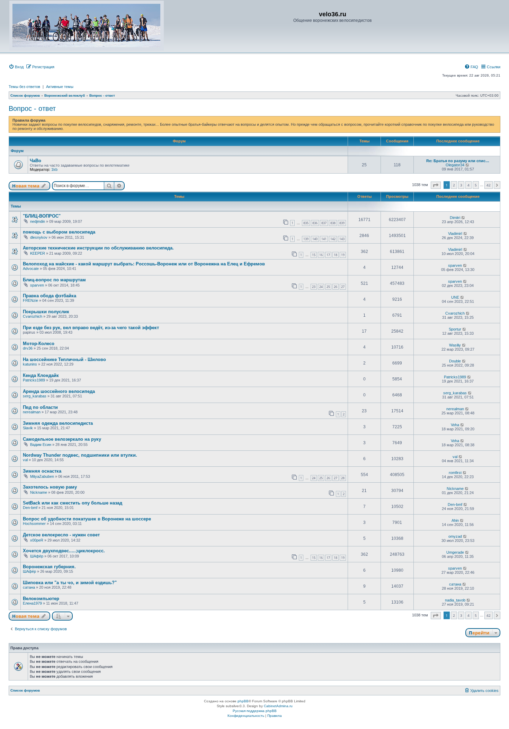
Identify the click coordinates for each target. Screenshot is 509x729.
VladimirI (455, 233)
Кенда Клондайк (41, 375)
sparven (455, 265)
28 (343, 478)
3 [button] (461, 185)
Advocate (31, 268)
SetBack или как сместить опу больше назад (72, 503)
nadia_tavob (455, 600)
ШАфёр (36, 556)
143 (342, 239)
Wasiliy (455, 345)
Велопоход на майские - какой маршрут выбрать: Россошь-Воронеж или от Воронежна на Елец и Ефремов (144, 263)
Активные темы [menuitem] (59, 87)
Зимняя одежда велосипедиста (58, 423)
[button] (436, 185)
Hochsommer (34, 523)
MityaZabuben (42, 476)
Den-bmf (30, 508)
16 (321, 255)
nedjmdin (37, 221)
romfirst (455, 473)
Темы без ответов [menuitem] (24, 87)
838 (333, 223)
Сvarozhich (32, 316)
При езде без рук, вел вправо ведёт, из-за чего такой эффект (91, 327)
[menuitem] (16, 67)
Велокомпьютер (41, 598)
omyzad (455, 536)
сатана (29, 587)
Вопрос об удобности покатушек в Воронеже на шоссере (87, 518)
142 (333, 239)
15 (313, 255)
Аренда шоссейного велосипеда (59, 391)
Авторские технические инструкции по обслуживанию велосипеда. (98, 248)
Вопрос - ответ (32, 108)
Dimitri (455, 218)
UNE (455, 297)
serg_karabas (34, 396)
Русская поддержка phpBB (255, 711)
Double (455, 361)
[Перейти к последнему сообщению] (463, 218)
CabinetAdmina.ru (278, 706)
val (25, 460)
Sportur (455, 329)
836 (315, 223)
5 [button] (476, 185)
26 (335, 286)
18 (335, 255)
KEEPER (37, 253)
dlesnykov (38, 237)
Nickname (38, 492)
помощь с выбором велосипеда (59, 232)
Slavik (28, 428)
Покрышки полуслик (46, 311)
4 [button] (468, 185)
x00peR (36, 540)
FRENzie (30, 300)
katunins (30, 364)
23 (313, 286)
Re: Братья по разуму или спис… (457, 161)
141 (324, 239)
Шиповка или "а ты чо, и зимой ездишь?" (70, 582)
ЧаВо (35, 160)
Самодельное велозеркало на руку (62, 439)
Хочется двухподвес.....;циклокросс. (64, 550)
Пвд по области (40, 407)
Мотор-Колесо (38, 343)
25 (328, 286)
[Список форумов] (86, 25)
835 (306, 223)
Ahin (455, 520)
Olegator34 (455, 165)
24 (321, 286)
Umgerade (455, 552)
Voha (455, 425)
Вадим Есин (40, 444)
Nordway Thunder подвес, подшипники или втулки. (80, 455)
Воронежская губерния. (49, 566)
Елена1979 (32, 603)
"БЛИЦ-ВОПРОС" (42, 216)
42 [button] (488, 185)
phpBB (243, 701)
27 (343, 286)
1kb (54, 169)
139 (306, 239)
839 (342, 223)
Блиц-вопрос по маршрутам (54, 279)
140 (315, 239)
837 (324, 223)
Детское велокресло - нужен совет (61, 534)
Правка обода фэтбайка (49, 295)
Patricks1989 (34, 380)
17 (328, 255)
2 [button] (454, 185)
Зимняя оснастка (42, 471)
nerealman (32, 412)
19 (343, 255)
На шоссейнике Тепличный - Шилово (64, 359)
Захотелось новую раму (50, 487)
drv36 (28, 348)
